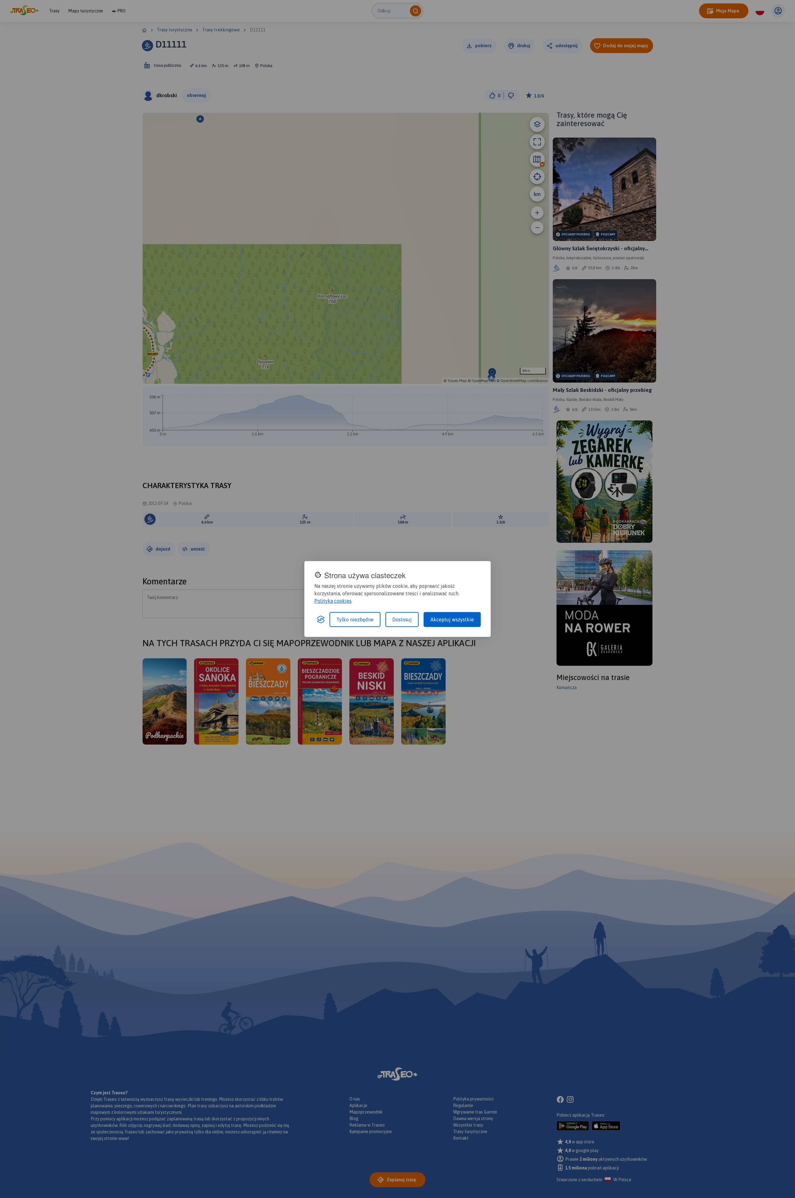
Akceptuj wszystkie (452, 619)
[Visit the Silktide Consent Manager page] (321, 619)
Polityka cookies (333, 601)
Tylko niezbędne (355, 619)
